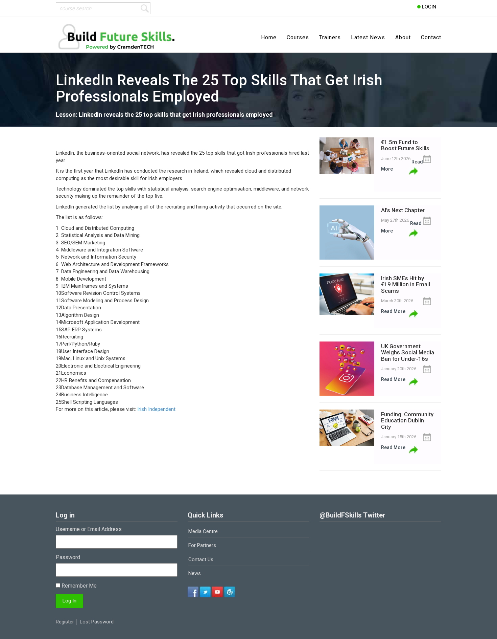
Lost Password (97, 622)
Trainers (330, 37)
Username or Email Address (89, 529)
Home (269, 37)
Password (68, 557)
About (403, 37)
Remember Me (78, 585)
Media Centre (203, 531)
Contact (431, 37)
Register (65, 622)
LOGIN (428, 7)
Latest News (368, 37)
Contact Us (200, 559)
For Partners (202, 545)
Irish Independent (156, 409)
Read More (393, 311)
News (194, 573)
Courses (298, 37)
